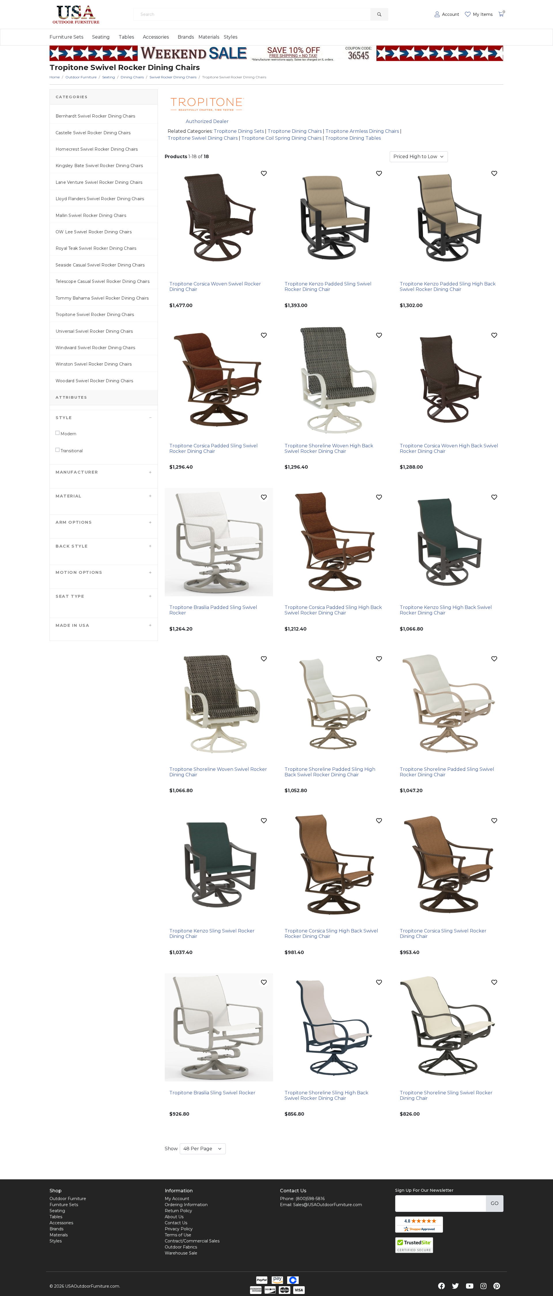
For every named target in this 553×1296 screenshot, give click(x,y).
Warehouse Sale (181, 1253)
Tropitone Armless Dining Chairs (362, 131)
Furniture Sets (66, 37)
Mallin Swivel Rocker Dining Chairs (91, 215)
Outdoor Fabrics (181, 1247)
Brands (186, 37)
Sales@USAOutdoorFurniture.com (327, 1204)
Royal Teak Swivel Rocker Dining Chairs (96, 248)
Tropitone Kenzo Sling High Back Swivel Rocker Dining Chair (446, 610)
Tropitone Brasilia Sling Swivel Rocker (212, 1093)
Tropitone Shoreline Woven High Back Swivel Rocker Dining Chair (329, 448)
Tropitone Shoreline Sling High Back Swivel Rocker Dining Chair (326, 1095)
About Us (174, 1216)
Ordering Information (186, 1204)
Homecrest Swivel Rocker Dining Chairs (97, 149)
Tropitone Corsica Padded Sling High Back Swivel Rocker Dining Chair (333, 610)
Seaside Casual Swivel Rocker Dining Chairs (100, 265)
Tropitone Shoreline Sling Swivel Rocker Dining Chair (446, 1095)
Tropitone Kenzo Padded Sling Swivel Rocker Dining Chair (328, 286)
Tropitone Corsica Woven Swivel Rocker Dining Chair (215, 286)
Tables (126, 37)
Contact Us (176, 1222)
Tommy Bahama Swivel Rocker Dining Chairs (102, 298)
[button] (104, 417)
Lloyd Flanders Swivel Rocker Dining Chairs (100, 198)
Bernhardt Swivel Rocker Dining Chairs (95, 116)
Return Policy (178, 1210)
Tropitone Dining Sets (239, 131)
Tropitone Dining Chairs (295, 131)
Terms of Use (178, 1235)
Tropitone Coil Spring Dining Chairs (281, 138)
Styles (230, 37)
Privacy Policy (179, 1228)
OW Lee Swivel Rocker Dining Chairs (94, 231)
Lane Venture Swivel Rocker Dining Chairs (99, 182)
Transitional (71, 450)
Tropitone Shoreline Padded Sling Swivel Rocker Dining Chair (447, 772)
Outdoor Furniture (68, 1198)
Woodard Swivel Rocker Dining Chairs (94, 380)
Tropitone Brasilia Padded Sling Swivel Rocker (213, 610)
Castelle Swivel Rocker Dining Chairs (93, 132)
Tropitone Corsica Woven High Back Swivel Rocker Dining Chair (449, 448)
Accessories (156, 37)
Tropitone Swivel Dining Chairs (203, 138)
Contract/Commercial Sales (192, 1241)
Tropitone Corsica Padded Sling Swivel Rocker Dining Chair (213, 448)
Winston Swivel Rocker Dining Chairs (94, 364)
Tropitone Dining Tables (353, 138)
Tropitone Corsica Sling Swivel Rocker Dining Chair (443, 933)
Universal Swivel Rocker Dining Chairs (94, 331)
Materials (208, 37)
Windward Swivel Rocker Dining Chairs (95, 347)
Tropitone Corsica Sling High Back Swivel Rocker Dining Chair (331, 933)
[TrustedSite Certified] (414, 1245)
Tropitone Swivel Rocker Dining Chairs (95, 314)
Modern (67, 433)
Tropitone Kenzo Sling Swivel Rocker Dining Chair (212, 933)
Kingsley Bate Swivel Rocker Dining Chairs (99, 165)
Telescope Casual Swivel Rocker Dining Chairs (102, 281)
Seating (101, 37)
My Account (177, 1198)
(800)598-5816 (310, 1198)
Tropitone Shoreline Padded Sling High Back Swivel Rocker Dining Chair (330, 772)
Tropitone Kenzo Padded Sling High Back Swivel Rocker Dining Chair (448, 286)
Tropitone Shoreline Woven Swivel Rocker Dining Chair (218, 772)
